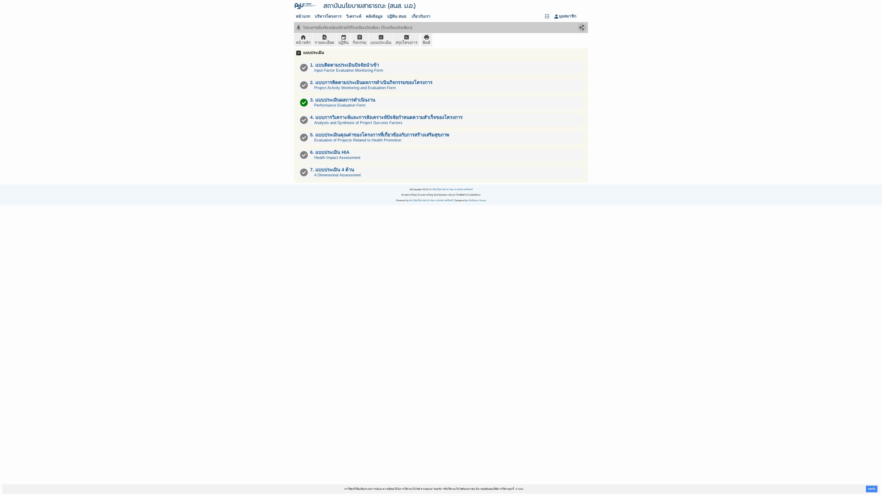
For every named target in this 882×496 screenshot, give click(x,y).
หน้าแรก (303, 16)
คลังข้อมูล (374, 16)
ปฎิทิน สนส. (397, 16)
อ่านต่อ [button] (519, 489)
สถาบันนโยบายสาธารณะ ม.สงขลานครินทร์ (451, 189)
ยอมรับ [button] (871, 489)
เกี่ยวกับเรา (421, 16)
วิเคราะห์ (353, 16)
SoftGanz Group (477, 200)
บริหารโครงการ (328, 16)
